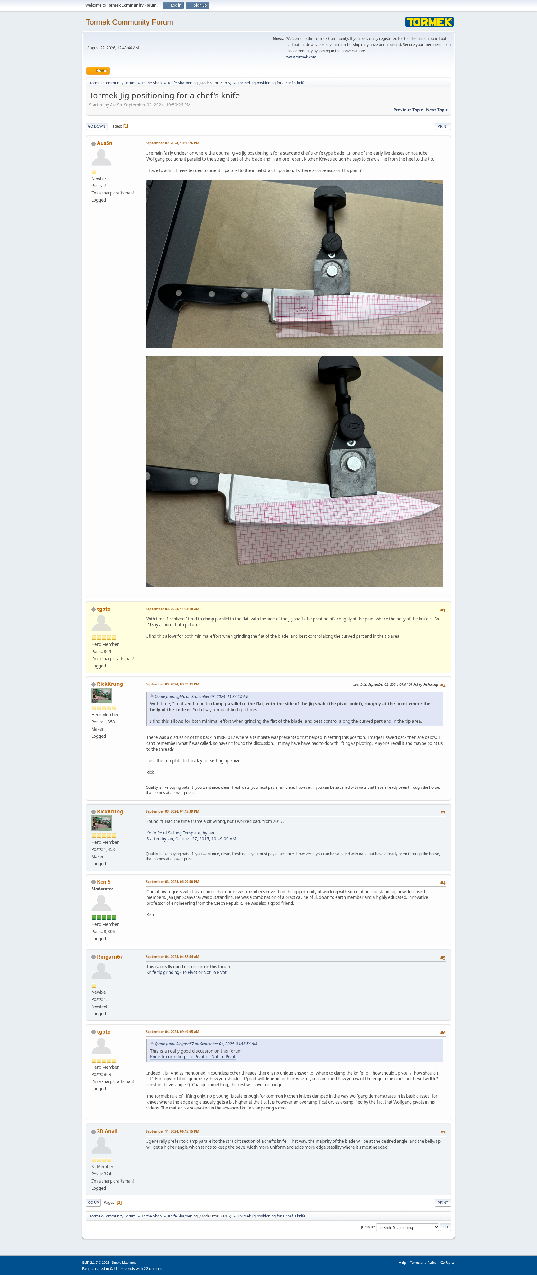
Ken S (225, 83)
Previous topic (408, 110)
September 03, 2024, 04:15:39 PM (172, 811)
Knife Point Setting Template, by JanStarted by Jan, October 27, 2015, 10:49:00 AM (191, 836)
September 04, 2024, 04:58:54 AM (172, 956)
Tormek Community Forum (129, 22)
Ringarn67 (110, 956)
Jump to (367, 1227)
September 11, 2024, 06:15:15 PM (172, 1131)
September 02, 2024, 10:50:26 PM (172, 143)
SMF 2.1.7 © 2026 (95, 1262)
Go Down (96, 126)
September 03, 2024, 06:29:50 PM (172, 881)
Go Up (93, 1202)
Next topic (437, 110)
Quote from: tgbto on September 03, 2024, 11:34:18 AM (201, 696)
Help (402, 1262)
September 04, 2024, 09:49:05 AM (172, 1031)
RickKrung (110, 683)
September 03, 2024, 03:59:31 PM (172, 684)
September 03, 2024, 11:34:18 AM (172, 608)
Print (443, 126)
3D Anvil (107, 1131)
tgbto (104, 608)
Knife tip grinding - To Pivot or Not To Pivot (186, 972)
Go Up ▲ (447, 1262)
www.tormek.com (301, 57)
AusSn (104, 143)
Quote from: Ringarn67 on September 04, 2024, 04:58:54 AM (206, 1043)
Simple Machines (124, 1262)
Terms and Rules (423, 1262)
